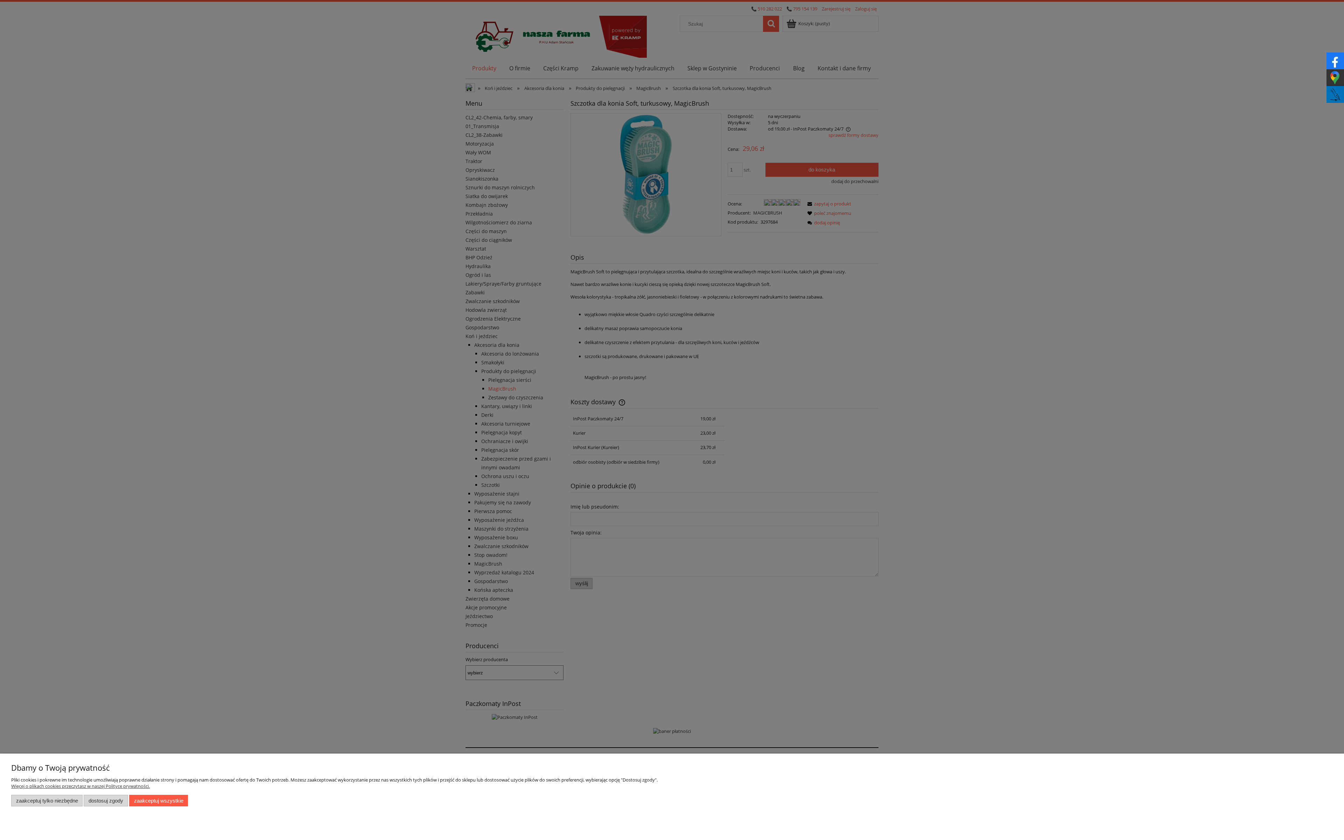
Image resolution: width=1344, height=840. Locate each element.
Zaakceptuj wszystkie (158, 801)
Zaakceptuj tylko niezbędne (47, 801)
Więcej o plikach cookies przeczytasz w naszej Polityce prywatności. (80, 786)
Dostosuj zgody (106, 801)
